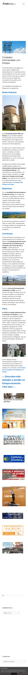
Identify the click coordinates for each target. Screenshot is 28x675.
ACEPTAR (14, 673)
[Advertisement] (14, 22)
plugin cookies (24, 672)
